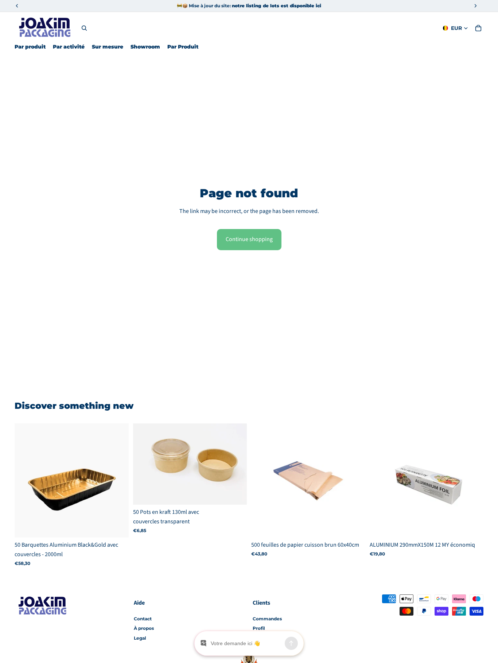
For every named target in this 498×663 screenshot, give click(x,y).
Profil (259, 628)
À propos (144, 628)
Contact (143, 618)
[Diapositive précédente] (144, 464)
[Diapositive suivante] (236, 464)
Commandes (267, 618)
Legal (140, 638)
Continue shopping (249, 239)
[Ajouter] (117, 526)
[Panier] (478, 28)
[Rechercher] (84, 28)
